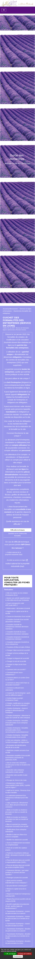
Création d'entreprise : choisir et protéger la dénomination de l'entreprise (16, 710)
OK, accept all (10, 954)
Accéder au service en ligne (17, 560)
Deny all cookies (25, 954)
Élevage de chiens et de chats (17, 780)
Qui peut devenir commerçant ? (17, 886)
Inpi (20, 457)
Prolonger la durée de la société (17, 877)
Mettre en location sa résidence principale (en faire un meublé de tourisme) (16, 812)
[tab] (17, 530)
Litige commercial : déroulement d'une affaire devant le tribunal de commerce (16, 805)
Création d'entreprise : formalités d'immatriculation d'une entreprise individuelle (16, 723)
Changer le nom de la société (16, 661)
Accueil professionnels (10, 309)
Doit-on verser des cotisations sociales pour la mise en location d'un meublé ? (17, 765)
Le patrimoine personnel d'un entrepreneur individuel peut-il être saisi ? (16, 798)
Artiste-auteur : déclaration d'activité (18, 608)
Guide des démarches (21, 163)
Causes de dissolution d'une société (19, 616)
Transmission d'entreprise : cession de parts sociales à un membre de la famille (17, 918)
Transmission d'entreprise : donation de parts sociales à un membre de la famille (18, 936)
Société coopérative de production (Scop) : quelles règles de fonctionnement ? (17, 906)
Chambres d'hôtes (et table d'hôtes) (18, 647)
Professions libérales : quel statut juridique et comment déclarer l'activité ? (16, 872)
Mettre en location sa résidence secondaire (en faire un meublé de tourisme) (16, 819)
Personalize (18, 956)
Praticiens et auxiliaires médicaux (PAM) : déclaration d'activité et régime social (18, 855)
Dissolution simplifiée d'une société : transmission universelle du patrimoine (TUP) (18, 758)
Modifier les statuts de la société (17, 839)
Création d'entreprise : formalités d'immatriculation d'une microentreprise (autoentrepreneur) (16, 730)
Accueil (8, 163)
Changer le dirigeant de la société (18, 658)
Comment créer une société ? (16, 669)
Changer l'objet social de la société (18, 650)
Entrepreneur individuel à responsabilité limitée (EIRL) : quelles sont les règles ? (17, 785)
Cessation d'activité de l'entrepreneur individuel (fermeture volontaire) (16, 627)
